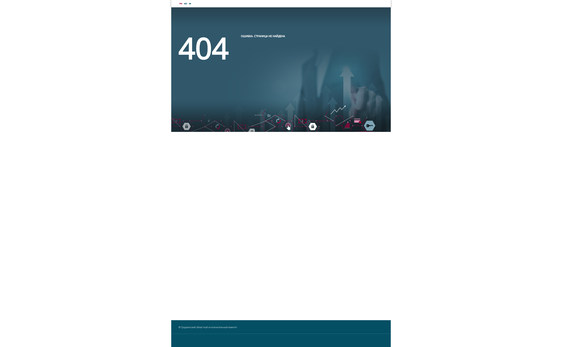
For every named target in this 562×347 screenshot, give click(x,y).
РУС (180, 4)
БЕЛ (185, 4)
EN (190, 4)
